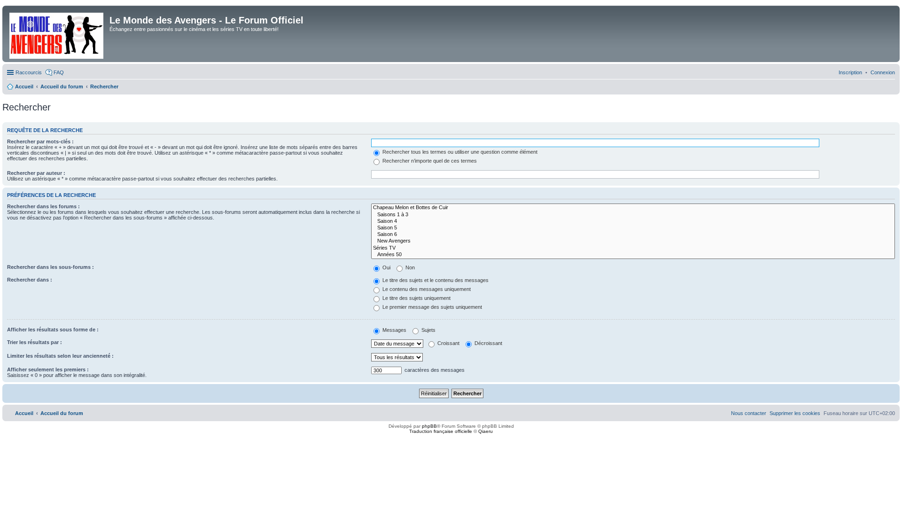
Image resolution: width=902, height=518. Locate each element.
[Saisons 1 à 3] (633, 215)
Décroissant (487, 343)
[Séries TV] (633, 248)
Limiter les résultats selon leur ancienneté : (60, 356)
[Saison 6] (633, 234)
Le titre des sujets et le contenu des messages (435, 280)
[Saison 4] (633, 221)
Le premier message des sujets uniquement (431, 307)
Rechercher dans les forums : (43, 206)
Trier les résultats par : (34, 342)
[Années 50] (633, 254)
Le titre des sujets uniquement (416, 298)
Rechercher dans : (29, 280)
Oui (385, 267)
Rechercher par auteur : (36, 173)
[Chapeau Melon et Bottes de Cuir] (633, 207)
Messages (393, 330)
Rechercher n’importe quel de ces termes (429, 161)
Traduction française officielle (440, 431)
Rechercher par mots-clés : (40, 141)
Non (409, 267)
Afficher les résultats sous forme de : (53, 329)
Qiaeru (485, 431)
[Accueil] (57, 34)
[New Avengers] (633, 241)
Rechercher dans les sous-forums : (50, 267)
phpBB (429, 426)
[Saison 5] (633, 228)
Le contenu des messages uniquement (426, 289)
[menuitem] (883, 72)
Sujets (427, 330)
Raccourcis (29, 72)
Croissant (447, 343)
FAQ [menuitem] (59, 72)
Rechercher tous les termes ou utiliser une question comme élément (459, 152)
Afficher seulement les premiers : (48, 369)
